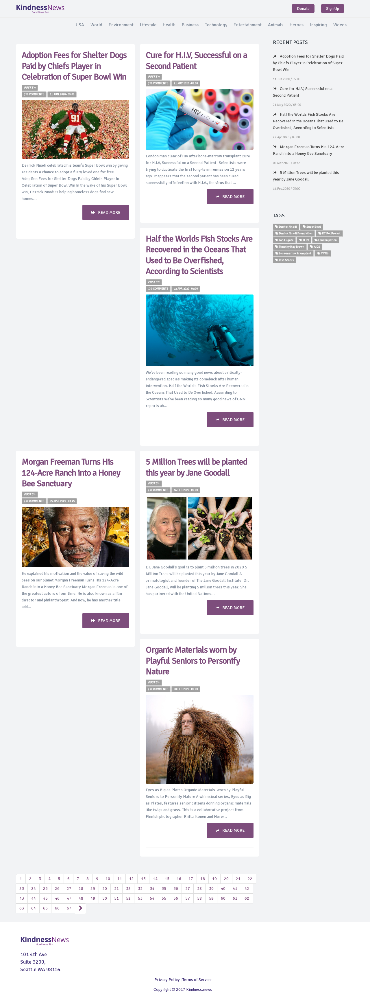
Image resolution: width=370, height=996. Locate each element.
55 (164, 898)
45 (45, 898)
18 (202, 878)
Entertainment (248, 25)
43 (21, 898)
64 (33, 908)
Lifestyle (148, 25)
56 (175, 898)
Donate (303, 8)
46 (57, 898)
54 (152, 898)
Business (190, 25)
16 (179, 878)
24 (33, 888)
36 (175, 888)
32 (128, 888)
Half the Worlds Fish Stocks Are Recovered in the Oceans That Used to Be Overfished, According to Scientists (199, 255)
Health (169, 25)
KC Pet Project (331, 233)
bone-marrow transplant (294, 253)
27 (69, 888)
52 (128, 898)
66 (57, 908)
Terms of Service (197, 979)
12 (131, 878)
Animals (275, 25)
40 (223, 888)
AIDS (316, 246)
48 (81, 898)
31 (116, 888)
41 (235, 888)
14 (155, 878)
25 (45, 888)
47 (69, 898)
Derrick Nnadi (287, 227)
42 (247, 888)
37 (187, 888)
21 (238, 878)
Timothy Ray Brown (291, 246)
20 (226, 878)
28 (81, 888)
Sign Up (332, 8)
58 (199, 898)
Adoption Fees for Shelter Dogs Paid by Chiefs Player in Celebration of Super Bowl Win (74, 66)
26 (57, 888)
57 (187, 898)
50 (104, 898)
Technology (216, 25)
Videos (340, 25)
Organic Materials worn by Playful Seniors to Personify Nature (193, 661)
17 (190, 878)
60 (223, 898)
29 (92, 888)
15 (167, 878)
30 (104, 888)
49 (92, 898)
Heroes (297, 25)
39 (211, 888)
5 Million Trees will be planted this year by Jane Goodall (196, 467)
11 (119, 878)
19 (214, 878)
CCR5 (324, 253)
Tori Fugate (285, 240)
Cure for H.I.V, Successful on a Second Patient (302, 92)
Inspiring (318, 25)
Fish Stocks (286, 260)
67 (69, 908)
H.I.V (305, 240)
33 (140, 888)
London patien (327, 240)
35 (164, 888)
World (96, 25)
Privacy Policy (167, 979)
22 (250, 878)
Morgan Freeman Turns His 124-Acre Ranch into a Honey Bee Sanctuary (71, 472)
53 (140, 898)
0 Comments (35, 94)
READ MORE (109, 212)
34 (152, 888)
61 (235, 898)
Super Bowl (313, 227)
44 (33, 898)
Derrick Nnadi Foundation (295, 233)
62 (247, 898)
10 (108, 878)
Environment (121, 25)
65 (45, 908)
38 (199, 888)
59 (211, 898)
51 (116, 898)
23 (21, 888)
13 (143, 878)
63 (21, 908)
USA (80, 25)
